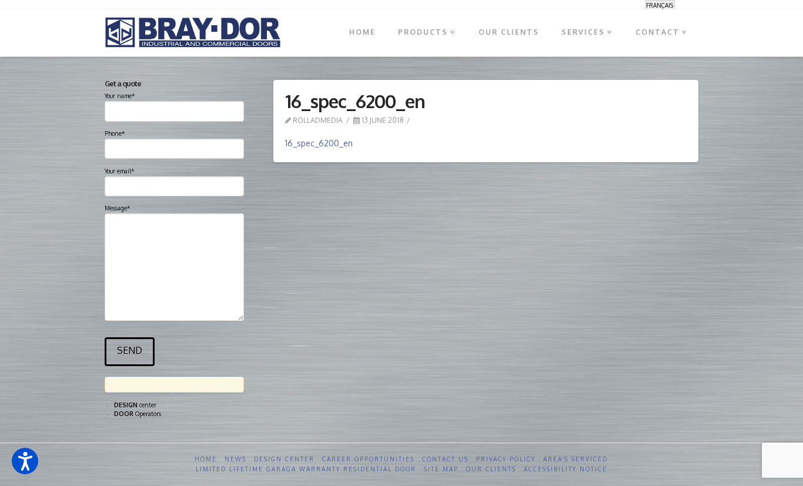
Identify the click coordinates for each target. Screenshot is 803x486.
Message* (117, 208)
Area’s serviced (575, 458)
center (135, 404)
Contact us (445, 458)
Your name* (120, 95)
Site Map (441, 468)
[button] (25, 461)
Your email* (119, 171)
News (235, 458)
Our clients (491, 468)
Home (206, 458)
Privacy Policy (506, 458)
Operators (137, 413)
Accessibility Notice (565, 468)
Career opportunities (368, 458)
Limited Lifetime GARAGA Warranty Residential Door (306, 468)
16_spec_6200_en (319, 143)
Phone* (115, 133)
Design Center (284, 458)
